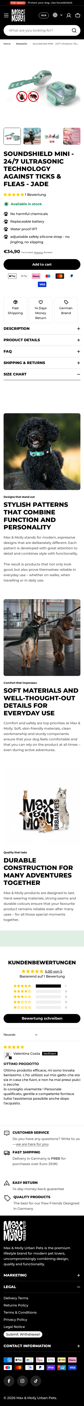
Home (7, 43)
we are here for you (32, 1144)
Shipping (38, 252)
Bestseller (21, 43)
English (57, 15)
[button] (14, 194)
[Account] (68, 15)
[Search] (74, 30)
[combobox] (42, 30)
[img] (14, 1047)
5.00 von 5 (53, 971)
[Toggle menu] (6, 15)
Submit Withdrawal (23, 1334)
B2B (43, 15)
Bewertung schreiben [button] (42, 1018)
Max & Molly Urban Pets (36, 1398)
